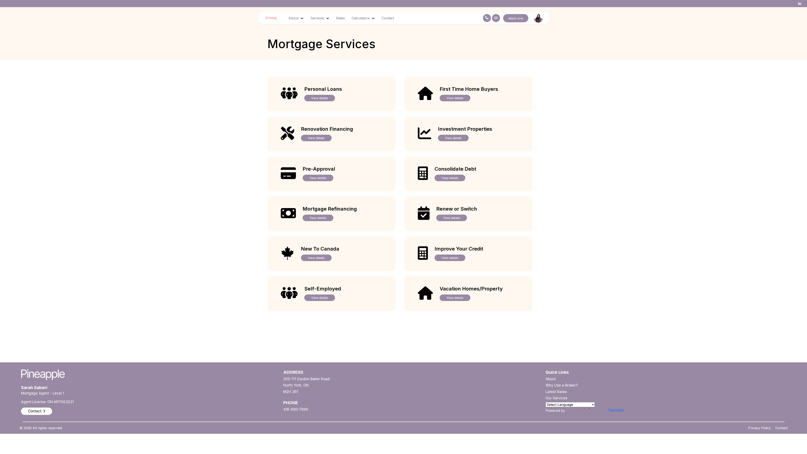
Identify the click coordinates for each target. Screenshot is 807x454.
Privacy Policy (759, 428)
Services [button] (317, 18)
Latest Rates (556, 392)
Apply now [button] (515, 18)
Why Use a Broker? (562, 385)
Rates (340, 18)
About (551, 379)
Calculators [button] (361, 18)
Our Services (556, 398)
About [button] (294, 18)
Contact (388, 18)
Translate (616, 410)
